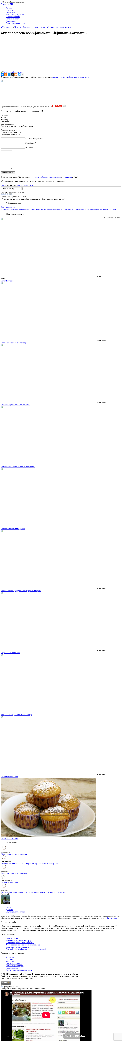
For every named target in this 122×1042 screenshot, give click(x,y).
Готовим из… (11, 12)
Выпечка (37, 209)
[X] (12, 74)
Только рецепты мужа (14, 966)
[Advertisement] (61, 54)
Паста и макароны (79, 209)
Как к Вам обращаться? (35, 138)
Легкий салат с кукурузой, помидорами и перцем (21, 591)
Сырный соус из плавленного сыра (15, 405)
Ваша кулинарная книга (15, 23)
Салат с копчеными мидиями (13, 529)
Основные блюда (68, 209)
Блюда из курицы (10, 209)
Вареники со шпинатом (10, 653)
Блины (3, 209)
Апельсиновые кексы (9, 839)
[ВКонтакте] (2, 74)
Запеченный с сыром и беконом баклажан (18, 467)
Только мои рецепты (14, 964)
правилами (67, 177)
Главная (9, 8)
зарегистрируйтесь (60, 77)
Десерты (43, 209)
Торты (114, 209)
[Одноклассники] (5, 74)
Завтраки (49, 209)
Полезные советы (13, 19)
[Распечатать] (7, 72)
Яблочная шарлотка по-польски (14, 854)
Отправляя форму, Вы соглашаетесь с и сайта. (40, 177)
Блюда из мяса (20, 209)
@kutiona (9, 910)
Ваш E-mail (30, 143)
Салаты (101, 209)
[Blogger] (15, 74)
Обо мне (9, 959)
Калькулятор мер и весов (16, 15)
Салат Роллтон (7, 281)
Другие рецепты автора (15, 912)
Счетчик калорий (13, 17)
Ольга (8, 908)
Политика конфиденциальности (19, 970)
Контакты (10, 957)
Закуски (54, 209)
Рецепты (9, 10)
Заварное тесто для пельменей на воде (16, 715)
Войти (3, 185)
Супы (110, 209)
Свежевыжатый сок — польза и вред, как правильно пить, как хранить (30, 863)
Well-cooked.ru (7, 27)
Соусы (106, 209)
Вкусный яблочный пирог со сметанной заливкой (26, 949)
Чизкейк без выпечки (9, 777)
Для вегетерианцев (8, 207)
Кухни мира (10, 21)
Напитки (59, 209)
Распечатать (18, 72)
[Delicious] (19, 74)
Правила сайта (12, 968)
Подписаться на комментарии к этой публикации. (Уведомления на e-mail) (34, 181)
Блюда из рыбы (30, 209)
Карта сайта (10, 961)
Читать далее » (112, 918)
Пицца (97, 209)
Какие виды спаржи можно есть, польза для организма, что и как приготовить (33, 892)
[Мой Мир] (9, 74)
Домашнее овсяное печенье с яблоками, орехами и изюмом (47, 27)
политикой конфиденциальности (47, 177)
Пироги (92, 209)
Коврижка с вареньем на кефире (14, 343)
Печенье (17, 27)
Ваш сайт (29, 147)
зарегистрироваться (25, 185)
